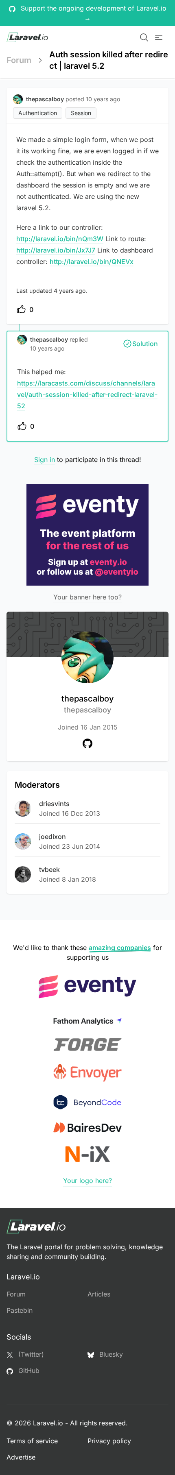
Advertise (21, 1457)
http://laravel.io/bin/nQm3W (59, 239)
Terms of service (32, 1441)
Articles (99, 1294)
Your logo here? (87, 1181)
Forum (19, 60)
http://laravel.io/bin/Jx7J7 (55, 250)
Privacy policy (109, 1441)
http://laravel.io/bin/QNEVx (91, 261)
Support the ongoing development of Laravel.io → (92, 13)
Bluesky (110, 1354)
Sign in (44, 459)
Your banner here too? (87, 597)
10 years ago (47, 348)
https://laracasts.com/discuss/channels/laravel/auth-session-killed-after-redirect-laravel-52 (87, 394)
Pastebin (20, 1310)
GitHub (27, 1370)
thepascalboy (87, 704)
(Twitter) (30, 1354)
